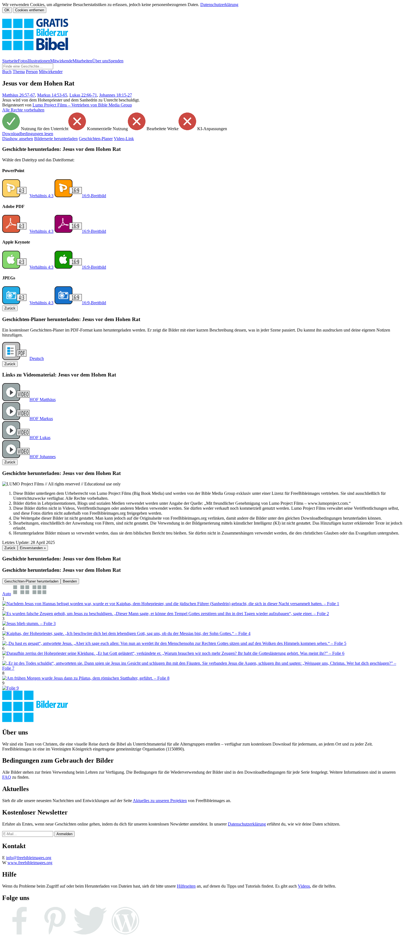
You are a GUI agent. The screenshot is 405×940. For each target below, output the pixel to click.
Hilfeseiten (186, 886)
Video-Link (124, 138)
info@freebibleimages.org (28, 857)
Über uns (100, 60)
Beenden (70, 581)
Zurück (9, 308)
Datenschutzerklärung (219, 4)
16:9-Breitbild (94, 195)
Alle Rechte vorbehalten (23, 110)
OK (7, 10)
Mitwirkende (61, 60)
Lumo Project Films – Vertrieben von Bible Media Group (82, 105)
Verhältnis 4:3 (41, 195)
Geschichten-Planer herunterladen (31, 581)
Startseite (10, 60)
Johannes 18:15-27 (115, 95)
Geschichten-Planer (96, 138)
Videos (304, 886)
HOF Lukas (39, 437)
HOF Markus (41, 418)
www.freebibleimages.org (29, 862)
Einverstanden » (33, 548)
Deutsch (36, 358)
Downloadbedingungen (27, 133)
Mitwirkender (51, 71)
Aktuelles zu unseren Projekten (160, 800)
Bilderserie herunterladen (56, 138)
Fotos (23, 60)
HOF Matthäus (42, 399)
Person (32, 71)
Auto (6, 593)
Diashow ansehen (17, 138)
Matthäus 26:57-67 (18, 95)
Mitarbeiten (82, 60)
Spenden (115, 60)
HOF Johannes (42, 456)
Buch (7, 71)
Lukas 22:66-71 (83, 95)
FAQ (6, 777)
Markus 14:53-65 (52, 95)
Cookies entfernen (29, 10)
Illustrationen (39, 60)
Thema (19, 71)
